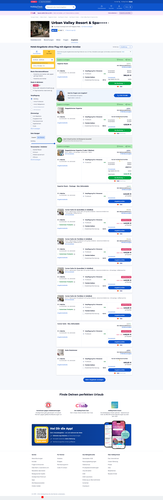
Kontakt (116, 1)
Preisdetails (111, 77)
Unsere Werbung (113, 461)
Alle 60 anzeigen (35, 159)
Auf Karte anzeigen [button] (87, 26)
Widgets (59, 461)
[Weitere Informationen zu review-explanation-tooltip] (74, 30)
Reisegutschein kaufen (38, 474)
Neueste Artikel (112, 474)
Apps (33, 480)
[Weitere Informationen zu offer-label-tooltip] (74, 225)
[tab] (37, 52)
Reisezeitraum (36, 57)
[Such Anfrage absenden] (74, 7)
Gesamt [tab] (33, 137)
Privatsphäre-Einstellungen (91, 467)
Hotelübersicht (36, 40)
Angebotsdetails (62, 77)
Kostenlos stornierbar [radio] (40, 78)
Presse (110, 464)
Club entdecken (112, 13)
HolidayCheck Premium (39, 477)
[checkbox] (43, 85)
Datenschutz (86, 464)
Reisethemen (112, 470)
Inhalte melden (36, 486)
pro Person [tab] (41, 137)
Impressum (86, 486)
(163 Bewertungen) (126, 213)
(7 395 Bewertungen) (125, 111)
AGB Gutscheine (87, 477)
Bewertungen (49, 40)
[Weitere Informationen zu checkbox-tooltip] (39, 85)
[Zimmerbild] (60, 110)
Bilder (58, 40)
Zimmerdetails (69, 154)
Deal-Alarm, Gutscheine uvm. (40, 467)
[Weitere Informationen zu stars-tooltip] (108, 23)
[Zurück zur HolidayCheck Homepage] (36, 7)
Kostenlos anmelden (125, 13)
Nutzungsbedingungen (89, 461)
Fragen (65, 40)
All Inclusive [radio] (37, 109)
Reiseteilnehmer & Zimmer (40, 63)
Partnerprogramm (62, 464)
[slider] (54, 143)
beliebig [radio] (36, 99)
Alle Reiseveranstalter (38, 483)
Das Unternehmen (113, 458)
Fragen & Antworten (38, 464)
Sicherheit (86, 483)
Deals (33, 1)
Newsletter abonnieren (38, 470)
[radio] (94, 74)
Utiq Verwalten (87, 470)
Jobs (109, 467)
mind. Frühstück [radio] (38, 101)
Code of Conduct (62, 467)
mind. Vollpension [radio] (39, 107)
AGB (84, 474)
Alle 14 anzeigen (35, 128)
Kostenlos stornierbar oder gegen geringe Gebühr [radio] (44, 75)
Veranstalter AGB (88, 458)
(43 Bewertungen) (126, 67)
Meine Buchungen (37, 458)
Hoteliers (59, 458)
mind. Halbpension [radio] (39, 104)
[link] (101, 7)
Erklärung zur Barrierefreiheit (91, 480)
